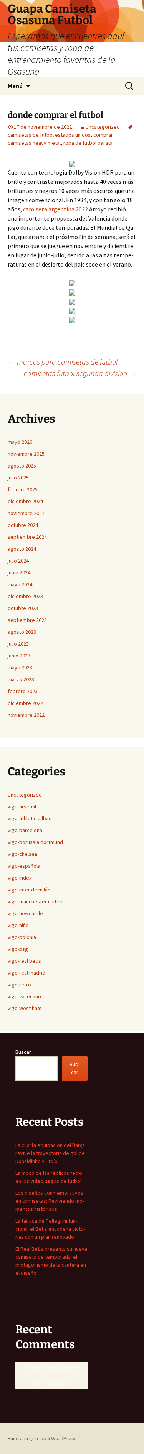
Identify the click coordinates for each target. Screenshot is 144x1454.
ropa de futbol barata (88, 142)
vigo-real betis (24, 960)
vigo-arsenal (22, 806)
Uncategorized (103, 126)
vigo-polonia (22, 937)
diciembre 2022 (25, 703)
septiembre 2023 (27, 620)
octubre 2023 (23, 608)
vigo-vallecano (24, 996)
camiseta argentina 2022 (55, 209)
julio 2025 (18, 477)
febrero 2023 (23, 691)
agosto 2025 (22, 465)
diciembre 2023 (25, 596)
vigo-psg (18, 948)
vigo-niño (18, 925)
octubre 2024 (23, 525)
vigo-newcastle (25, 913)
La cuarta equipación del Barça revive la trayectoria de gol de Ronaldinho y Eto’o (50, 1153)
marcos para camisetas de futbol (63, 361)
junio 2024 (19, 572)
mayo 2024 (20, 584)
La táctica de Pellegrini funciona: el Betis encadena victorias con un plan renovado (50, 1228)
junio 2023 (19, 655)
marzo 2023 (21, 679)
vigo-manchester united (35, 901)
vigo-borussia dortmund (35, 842)
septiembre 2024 (27, 536)
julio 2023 (18, 643)
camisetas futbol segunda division (80, 373)
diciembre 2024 (25, 501)
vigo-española (24, 865)
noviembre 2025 (26, 453)
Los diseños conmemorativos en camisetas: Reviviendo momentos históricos (49, 1200)
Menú (15, 86)
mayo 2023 (20, 667)
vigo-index (19, 877)
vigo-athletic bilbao (30, 818)
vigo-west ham (24, 1008)
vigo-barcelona (25, 830)
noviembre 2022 (26, 714)
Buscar (23, 1051)
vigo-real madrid (26, 972)
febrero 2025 (23, 489)
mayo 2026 (20, 441)
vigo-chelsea (22, 853)
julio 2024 (18, 560)
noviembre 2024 (26, 513)
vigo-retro (19, 984)
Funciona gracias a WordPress (42, 1438)
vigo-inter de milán (29, 889)
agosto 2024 (22, 548)
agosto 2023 (22, 631)
